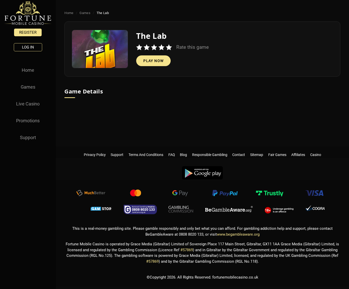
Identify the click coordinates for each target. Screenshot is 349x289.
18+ (279, 209)
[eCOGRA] (315, 209)
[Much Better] (90, 193)
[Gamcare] (140, 209)
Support (28, 137)
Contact (239, 150)
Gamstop (101, 209)
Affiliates (298, 150)
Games (28, 87)
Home (28, 70)
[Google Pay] (180, 193)
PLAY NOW (153, 61)
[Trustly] (269, 193)
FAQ (171, 150)
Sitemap (256, 150)
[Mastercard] (135, 193)
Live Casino (28, 103)
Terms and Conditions (146, 150)
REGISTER (28, 32)
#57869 (186, 250)
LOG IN (28, 47)
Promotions (28, 120)
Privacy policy (95, 150)
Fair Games (277, 150)
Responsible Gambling (210, 150)
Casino (315, 150)
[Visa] (314, 193)
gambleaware (229, 209)
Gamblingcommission (180, 209)
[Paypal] (224, 193)
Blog (183, 150)
